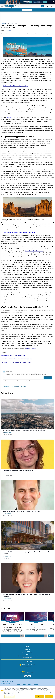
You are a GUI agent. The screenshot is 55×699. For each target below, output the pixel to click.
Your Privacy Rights (27, 657)
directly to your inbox (30, 348)
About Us (24, 684)
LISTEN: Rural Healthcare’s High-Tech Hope (15, 86)
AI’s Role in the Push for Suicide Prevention (13, 355)
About (27, 646)
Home (18, 684)
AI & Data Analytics (6, 386)
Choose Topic (26, 10)
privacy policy (28, 380)
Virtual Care (23, 386)
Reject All (49, 696)
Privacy (27, 654)
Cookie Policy (10, 693)
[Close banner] (53, 2)
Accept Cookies (39, 696)
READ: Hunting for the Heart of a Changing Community (19, 232)
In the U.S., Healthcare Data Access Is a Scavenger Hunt (16, 359)
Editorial (27, 649)
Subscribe (47, 378)
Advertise (27, 648)
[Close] (52, 688)
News (29, 684)
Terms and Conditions (27, 653)
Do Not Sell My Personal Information (27, 656)
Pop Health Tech (15, 386)
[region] (27, 692)
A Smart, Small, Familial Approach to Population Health (16, 362)
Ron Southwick (7, 432)
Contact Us (27, 651)
